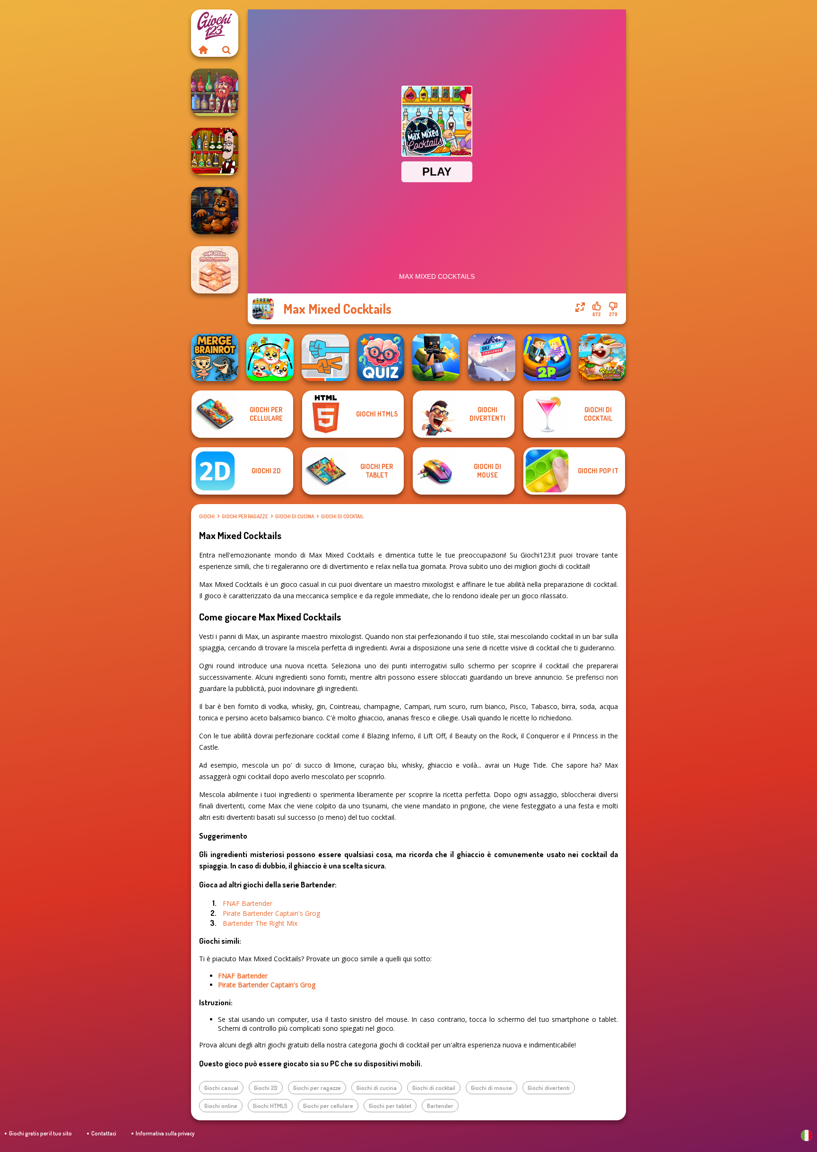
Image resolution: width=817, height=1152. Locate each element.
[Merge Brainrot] (214, 357)
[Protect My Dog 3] (270, 357)
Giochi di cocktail (342, 516)
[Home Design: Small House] (214, 269)
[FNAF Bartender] (214, 210)
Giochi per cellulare (328, 1105)
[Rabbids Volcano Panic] (602, 357)
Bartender (440, 1105)
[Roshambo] (325, 357)
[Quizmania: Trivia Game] (380, 357)
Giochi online (220, 1105)
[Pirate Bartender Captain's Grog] (214, 92)
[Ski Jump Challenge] (491, 357)
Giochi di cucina (294, 516)
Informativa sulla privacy (165, 1133)
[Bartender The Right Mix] (214, 151)
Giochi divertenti (549, 1087)
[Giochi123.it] (203, 50)
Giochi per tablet (390, 1105)
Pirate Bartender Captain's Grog (271, 913)
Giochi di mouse (491, 1087)
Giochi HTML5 (270, 1105)
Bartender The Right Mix (260, 923)
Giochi (207, 516)
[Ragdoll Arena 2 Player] (547, 357)
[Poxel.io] (436, 357)
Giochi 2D (266, 1087)
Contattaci (103, 1133)
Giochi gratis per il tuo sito (40, 1133)
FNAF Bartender (247, 903)
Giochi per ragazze (245, 516)
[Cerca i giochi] (226, 50)
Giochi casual (221, 1087)
